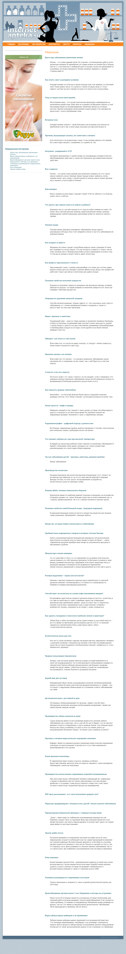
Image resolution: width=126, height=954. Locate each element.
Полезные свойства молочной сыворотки (63, 280)
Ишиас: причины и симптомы (57, 316)
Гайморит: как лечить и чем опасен (60, 338)
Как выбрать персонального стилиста (61, 263)
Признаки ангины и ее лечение (58, 354)
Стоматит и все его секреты (57, 372)
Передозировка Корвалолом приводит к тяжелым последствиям (73, 813)
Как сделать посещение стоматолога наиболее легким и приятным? (74, 616)
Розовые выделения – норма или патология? (64, 575)
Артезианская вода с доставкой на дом (62, 698)
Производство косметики (56, 470)
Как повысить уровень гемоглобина (60, 390)
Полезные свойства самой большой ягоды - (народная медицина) (73, 508)
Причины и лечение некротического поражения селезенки (70, 738)
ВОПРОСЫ (77, 44)
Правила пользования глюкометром (60, 656)
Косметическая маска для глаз (58, 636)
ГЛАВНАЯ (11, 44)
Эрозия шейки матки (17, 169)
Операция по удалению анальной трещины (63, 298)
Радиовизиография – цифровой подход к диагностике (69, 423)
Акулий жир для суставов (56, 678)
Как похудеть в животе (55, 242)
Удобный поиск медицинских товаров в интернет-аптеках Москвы (74, 533)
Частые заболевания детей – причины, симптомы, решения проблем (75, 457)
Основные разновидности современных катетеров (25, 164)
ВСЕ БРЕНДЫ (23, 44)
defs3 (106, 937)
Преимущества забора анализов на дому (62, 716)
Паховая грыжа (51, 225)
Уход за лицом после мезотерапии (60, 97)
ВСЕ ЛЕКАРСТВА (38, 44)
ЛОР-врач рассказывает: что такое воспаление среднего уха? (72, 794)
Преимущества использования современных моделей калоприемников (76, 774)
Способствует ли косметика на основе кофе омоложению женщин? (74, 593)
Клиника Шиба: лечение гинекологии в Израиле (65, 490)
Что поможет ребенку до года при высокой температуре (70, 439)
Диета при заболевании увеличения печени (24, 153)
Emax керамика (16, 167)
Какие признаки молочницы (57, 756)
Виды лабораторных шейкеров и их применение (23, 157)
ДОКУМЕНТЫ (54, 44)
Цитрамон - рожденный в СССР (58, 151)
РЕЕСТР (66, 44)
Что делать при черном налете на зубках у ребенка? (68, 205)
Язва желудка (51, 189)
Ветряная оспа (51, 120)
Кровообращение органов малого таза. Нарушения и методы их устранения (25, 161)
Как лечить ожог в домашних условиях (62, 80)
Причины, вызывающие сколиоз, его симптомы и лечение (70, 135)
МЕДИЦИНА (89, 44)
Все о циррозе (51, 169)
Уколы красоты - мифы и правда (59, 405)
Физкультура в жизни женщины (58, 553)
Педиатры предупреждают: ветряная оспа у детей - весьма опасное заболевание (80, 803)
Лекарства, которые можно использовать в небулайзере (69, 524)
